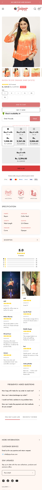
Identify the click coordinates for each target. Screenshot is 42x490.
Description (8, 240)
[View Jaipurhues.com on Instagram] (3, 480)
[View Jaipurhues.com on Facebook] (7, 480)
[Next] (40, 2)
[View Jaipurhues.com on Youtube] (16, 480)
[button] (34, 8)
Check (35, 119)
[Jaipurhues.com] (21, 9)
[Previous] (2, 2)
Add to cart (21, 168)
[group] (21, 2)
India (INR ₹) (5, 487)
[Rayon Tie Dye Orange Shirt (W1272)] (6, 72)
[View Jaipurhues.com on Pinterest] (12, 480)
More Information (10, 440)
